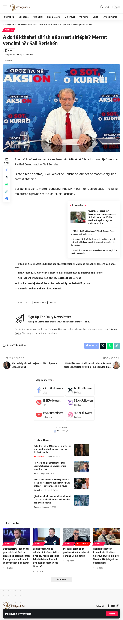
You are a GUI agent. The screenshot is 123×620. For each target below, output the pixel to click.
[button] (112, 613)
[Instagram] (80, 402)
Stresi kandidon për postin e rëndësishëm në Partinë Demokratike (76, 552)
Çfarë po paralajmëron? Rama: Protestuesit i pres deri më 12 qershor (55, 283)
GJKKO (27, 303)
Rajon (36, 473)
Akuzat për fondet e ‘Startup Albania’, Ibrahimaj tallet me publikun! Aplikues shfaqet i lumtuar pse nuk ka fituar (52, 482)
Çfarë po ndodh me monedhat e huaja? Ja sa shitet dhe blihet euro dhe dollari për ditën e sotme (52, 499)
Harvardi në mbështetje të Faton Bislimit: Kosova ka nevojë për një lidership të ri (50, 465)
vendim (53, 303)
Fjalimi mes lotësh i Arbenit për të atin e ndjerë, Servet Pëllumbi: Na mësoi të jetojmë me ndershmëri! (106, 555)
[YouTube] (113, 605)
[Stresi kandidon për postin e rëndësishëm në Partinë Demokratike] (76, 536)
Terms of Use (55, 329)
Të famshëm (39, 456)
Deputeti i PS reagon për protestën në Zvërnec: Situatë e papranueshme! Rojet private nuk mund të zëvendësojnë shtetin (16, 555)
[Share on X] (6, 177)
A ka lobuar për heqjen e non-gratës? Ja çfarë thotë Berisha (49, 277)
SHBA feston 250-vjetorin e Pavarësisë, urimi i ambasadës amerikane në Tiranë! (60, 272)
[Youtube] (49, 414)
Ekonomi (37, 507)
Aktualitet (38, 490)
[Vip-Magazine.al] (20, 7)
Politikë (9, 30)
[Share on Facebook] (6, 169)
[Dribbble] (80, 414)
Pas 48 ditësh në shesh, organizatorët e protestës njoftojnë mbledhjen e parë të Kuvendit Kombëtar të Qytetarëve (93, 242)
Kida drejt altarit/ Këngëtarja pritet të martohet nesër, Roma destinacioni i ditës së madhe (52, 449)
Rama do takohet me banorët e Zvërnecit (40, 288)
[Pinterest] (49, 402)
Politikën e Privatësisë (18, 613)
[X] (80, 390)
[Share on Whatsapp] (6, 184)
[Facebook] (49, 390)
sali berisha (40, 303)
